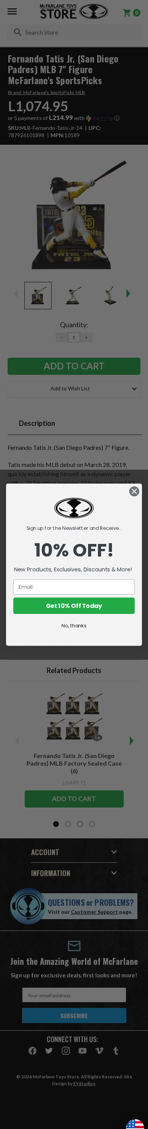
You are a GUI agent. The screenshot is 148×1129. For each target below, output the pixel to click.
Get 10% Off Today (74, 605)
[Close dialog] (134, 491)
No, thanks (73, 625)
